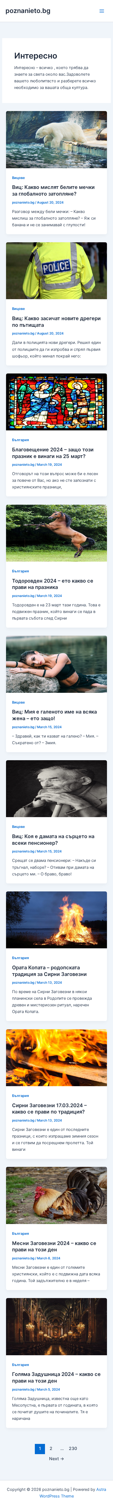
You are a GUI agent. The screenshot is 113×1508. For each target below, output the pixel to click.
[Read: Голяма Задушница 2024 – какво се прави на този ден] (56, 1326)
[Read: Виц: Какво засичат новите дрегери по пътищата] (56, 270)
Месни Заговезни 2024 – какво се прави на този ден (54, 1246)
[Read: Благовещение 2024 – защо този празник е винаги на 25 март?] (56, 401)
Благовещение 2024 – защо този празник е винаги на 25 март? (53, 452)
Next (56, 1458)
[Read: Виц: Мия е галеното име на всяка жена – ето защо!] (56, 664)
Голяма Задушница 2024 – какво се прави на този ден (56, 1377)
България (20, 440)
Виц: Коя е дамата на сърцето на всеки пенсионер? (53, 839)
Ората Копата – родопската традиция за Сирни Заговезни (49, 970)
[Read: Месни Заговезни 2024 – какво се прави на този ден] (56, 1195)
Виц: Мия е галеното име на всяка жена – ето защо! (54, 715)
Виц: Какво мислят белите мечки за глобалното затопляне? (53, 190)
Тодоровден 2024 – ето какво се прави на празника (52, 584)
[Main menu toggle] (102, 11)
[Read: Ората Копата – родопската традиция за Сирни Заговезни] (56, 919)
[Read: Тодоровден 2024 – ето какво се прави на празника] (56, 532)
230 (73, 1448)
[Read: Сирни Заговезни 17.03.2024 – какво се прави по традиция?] (56, 1057)
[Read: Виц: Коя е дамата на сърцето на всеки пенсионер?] (56, 788)
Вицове (18, 178)
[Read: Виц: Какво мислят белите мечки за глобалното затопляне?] (56, 139)
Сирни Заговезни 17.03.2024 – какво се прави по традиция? (49, 1108)
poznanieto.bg (27, 11)
